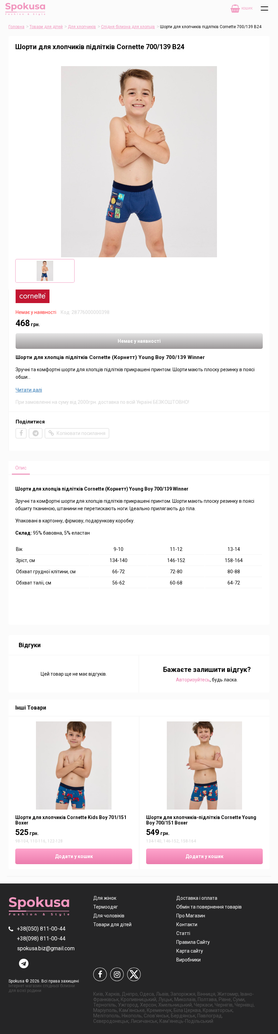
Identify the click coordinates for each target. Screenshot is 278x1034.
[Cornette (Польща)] (32, 301)
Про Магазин (190, 915)
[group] (139, 161)
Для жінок (104, 898)
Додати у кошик (74, 856)
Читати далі (29, 390)
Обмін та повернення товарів (209, 907)
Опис (20, 468)
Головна (16, 26)
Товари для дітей (46, 26)
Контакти (186, 924)
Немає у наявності (139, 341)
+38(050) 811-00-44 (41, 929)
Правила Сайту (193, 942)
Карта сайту (189, 951)
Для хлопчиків (82, 26)
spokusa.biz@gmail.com (46, 948)
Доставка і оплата (196, 898)
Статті (183, 933)
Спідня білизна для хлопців (128, 26)
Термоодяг (105, 907)
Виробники (188, 959)
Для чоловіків (108, 915)
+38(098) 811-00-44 (41, 938)
